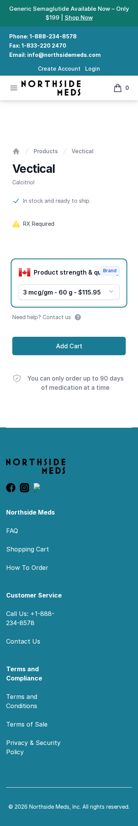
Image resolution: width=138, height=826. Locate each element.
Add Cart (69, 346)
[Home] (16, 151)
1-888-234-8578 (53, 36)
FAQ (12, 531)
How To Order (27, 567)
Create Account (59, 68)
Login (92, 68)
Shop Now (79, 17)
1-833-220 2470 (43, 45)
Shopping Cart (27, 549)
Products (46, 151)
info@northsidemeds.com (64, 54)
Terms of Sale (27, 724)
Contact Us (23, 641)
